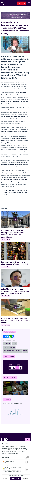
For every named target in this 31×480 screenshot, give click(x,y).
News (25, 351)
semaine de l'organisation (12, 351)
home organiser (9, 347)
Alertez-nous (21, 3)
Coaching (7, 343)
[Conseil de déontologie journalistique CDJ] (15, 412)
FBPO (14, 343)
